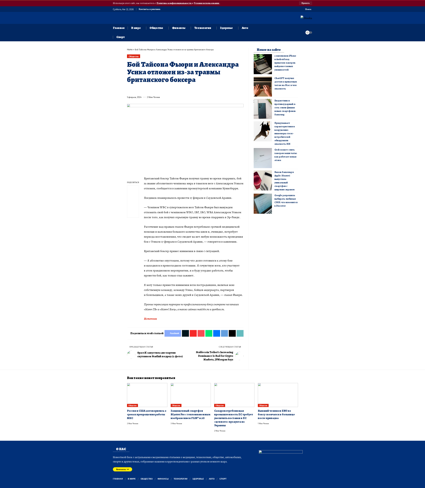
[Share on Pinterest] (147, 89)
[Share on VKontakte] (178, 89)
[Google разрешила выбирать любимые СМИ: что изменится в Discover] (263, 204)
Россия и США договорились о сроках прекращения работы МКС (146, 414)
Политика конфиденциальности (174, 3)
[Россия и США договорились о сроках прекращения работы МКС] (147, 395)
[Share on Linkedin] (160, 89)
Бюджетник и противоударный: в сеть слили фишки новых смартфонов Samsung (285, 107)
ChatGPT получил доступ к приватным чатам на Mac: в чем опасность (285, 83)
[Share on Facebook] (129, 89)
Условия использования (207, 3)
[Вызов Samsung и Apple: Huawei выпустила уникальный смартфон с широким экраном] (263, 180)
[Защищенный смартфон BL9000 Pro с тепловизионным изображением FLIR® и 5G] (191, 395)
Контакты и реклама (149, 9)
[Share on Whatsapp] (154, 89)
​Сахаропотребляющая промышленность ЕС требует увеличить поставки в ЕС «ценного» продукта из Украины (233, 418)
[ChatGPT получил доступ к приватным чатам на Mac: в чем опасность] (263, 86)
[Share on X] (135, 89)
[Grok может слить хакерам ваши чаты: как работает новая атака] (263, 158)
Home (130, 49)
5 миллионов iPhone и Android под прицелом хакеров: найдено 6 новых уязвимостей (285, 62)
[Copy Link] (197, 89)
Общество (134, 56)
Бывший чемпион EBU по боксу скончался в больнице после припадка (276, 414)
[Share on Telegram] (184, 89)
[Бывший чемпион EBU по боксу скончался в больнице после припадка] (278, 395)
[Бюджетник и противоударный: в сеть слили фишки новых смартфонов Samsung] (263, 109)
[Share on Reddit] (172, 89)
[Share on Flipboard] (141, 89)
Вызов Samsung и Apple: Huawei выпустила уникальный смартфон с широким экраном (284, 180)
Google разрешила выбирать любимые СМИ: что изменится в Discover (286, 200)
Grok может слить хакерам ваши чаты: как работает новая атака (285, 155)
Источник (150, 319)
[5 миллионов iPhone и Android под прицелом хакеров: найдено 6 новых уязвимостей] (263, 64)
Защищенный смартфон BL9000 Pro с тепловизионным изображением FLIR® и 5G (190, 414)
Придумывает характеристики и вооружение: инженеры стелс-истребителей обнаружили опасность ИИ (284, 133)
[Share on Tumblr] (166, 89)
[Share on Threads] (190, 89)
